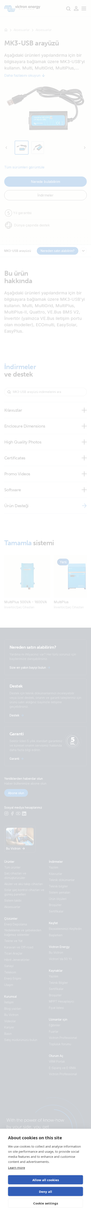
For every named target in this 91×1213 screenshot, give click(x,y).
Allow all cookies (45, 1180)
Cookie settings (45, 1203)
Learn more (16, 1167)
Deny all (45, 1191)
